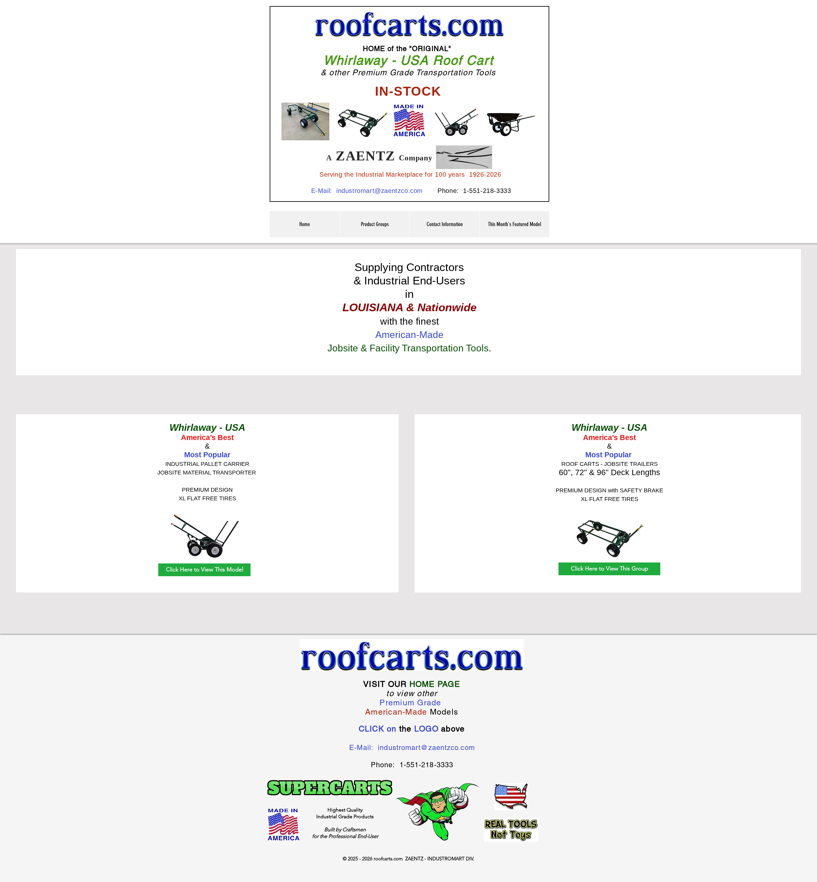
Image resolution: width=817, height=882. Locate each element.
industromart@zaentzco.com (379, 190)
